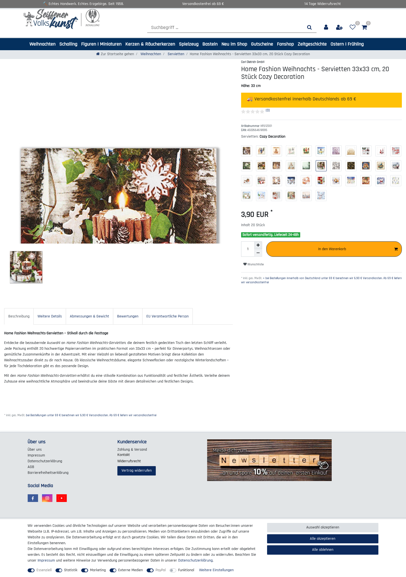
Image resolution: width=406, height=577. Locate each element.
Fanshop (285, 44)
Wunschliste (255, 264)
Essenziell (44, 570)
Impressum (36, 455)
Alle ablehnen (322, 549)
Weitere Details (50, 316)
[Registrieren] (340, 27)
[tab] (19, 316)
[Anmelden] (326, 27)
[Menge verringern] (258, 253)
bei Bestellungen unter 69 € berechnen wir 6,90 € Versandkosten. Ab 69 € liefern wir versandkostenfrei (91, 415)
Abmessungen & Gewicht (89, 316)
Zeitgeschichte (312, 44)
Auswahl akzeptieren (322, 527)
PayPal (160, 570)
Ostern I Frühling (347, 44)
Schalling (68, 44)
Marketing (98, 570)
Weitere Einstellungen (216, 570)
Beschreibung (19, 316)
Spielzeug (189, 44)
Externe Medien (130, 570)
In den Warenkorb (332, 249)
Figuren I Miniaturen (101, 44)
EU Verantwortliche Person (167, 316)
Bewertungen (127, 316)
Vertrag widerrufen (137, 470)
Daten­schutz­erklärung (45, 461)
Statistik (70, 570)
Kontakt (123, 454)
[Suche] (309, 27)
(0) (268, 110)
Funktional (186, 570)
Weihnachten (43, 44)
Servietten (175, 54)
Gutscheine (262, 44)
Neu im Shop (234, 44)
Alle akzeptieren (322, 538)
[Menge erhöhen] (258, 245)
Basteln (210, 44)
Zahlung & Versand (132, 449)
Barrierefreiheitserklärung (48, 472)
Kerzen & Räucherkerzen (150, 44)
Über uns (35, 449)
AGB (31, 466)
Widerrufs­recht (129, 461)
